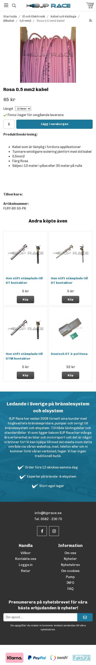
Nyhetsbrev (70, 565)
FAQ (70, 589)
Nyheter (70, 559)
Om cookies (70, 571)
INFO (70, 583)
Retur (25, 571)
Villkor (26, 553)
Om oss (70, 553)
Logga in (26, 565)
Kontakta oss (25, 559)
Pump (70, 577)
